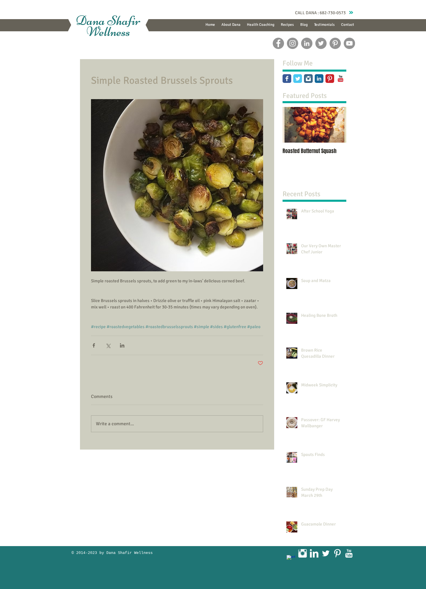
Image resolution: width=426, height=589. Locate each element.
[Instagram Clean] (302, 553)
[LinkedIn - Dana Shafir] (306, 43)
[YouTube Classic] (340, 78)
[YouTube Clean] (349, 553)
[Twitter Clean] (325, 553)
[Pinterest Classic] (329, 78)
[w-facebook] (291, 559)
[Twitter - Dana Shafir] (321, 43)
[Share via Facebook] (94, 345)
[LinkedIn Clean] (314, 553)
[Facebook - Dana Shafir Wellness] (278, 43)
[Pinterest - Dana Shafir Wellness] (335, 43)
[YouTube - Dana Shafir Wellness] (349, 43)
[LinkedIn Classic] (319, 78)
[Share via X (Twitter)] (108, 345)
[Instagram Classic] (308, 78)
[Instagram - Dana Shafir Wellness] (292, 43)
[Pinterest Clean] (337, 553)
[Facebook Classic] (287, 78)
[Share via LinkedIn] (122, 345)
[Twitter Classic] (297, 78)
